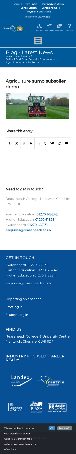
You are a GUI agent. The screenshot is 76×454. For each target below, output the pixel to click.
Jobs (17, 4)
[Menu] (38, 42)
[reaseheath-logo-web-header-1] (13, 28)
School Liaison (29, 7)
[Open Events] (49, 26)
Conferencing (49, 7)
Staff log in (14, 307)
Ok (52, 428)
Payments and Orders (39, 11)
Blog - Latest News (29, 52)
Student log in (17, 315)
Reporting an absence (24, 299)
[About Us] (69, 26)
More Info (64, 428)
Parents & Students (53, 4)
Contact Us (59, 31)
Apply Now (39, 31)
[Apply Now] (39, 26)
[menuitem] (17, 4)
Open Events (49, 31)
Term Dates (30, 4)
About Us (69, 31)
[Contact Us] (59, 26)
